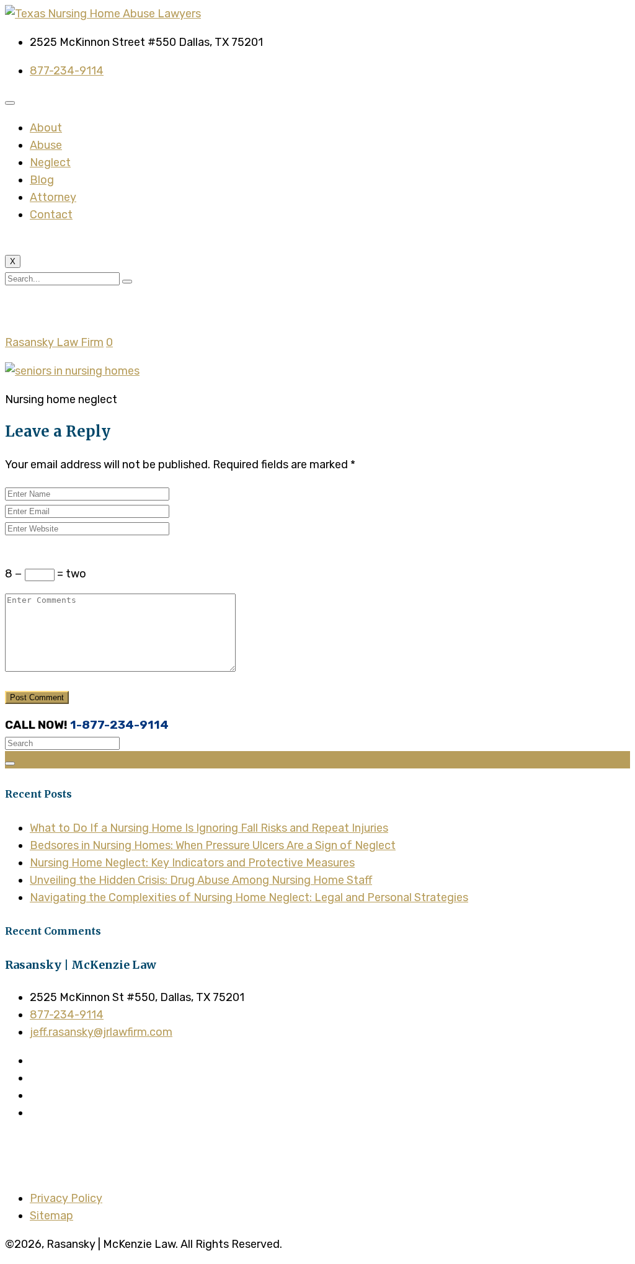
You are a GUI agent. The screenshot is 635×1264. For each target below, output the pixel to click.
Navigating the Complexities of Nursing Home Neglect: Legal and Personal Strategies (249, 897)
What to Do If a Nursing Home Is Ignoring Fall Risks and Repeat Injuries (209, 828)
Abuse (46, 145)
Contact (51, 214)
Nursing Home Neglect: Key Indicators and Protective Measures (192, 863)
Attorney (53, 197)
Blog (42, 180)
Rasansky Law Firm (54, 342)
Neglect (50, 162)
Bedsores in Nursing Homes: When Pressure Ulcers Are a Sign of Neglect (213, 845)
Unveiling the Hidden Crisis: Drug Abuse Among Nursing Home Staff (201, 880)
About (46, 128)
